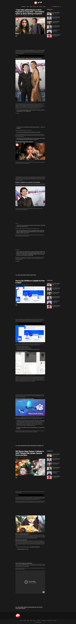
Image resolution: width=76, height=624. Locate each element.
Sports (28, 6)
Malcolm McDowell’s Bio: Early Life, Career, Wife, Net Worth (56, 26)
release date (40, 607)
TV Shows (34, 6)
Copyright (28, 620)
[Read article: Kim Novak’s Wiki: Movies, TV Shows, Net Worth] (49, 31)
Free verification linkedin (24, 445)
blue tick (19, 445)
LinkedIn (16, 376)
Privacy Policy (54, 620)
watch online (23, 608)
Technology (40, 6)
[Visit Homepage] (38, 2)
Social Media (24, 284)
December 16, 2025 (55, 18)
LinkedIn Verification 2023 (33, 445)
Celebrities (24, 15)
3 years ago (21, 15)
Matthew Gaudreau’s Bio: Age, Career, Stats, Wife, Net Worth (56, 17)
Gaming (44, 6)
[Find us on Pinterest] (57, 7)
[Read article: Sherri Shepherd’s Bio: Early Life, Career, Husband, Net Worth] (49, 36)
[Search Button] (60, 7)
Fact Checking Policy (43, 620)
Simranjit (17, 15)
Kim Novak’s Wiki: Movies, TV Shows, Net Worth (56, 30)
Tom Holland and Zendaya (29, 50)
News (26, 15)
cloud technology (22, 418)
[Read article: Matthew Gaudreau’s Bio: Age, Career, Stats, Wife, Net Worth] (49, 18)
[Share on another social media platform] (16, 36)
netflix (37, 607)
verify (42, 445)
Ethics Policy (38, 620)
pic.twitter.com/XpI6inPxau (35, 547)
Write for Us (34, 620)
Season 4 (20, 608)
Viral (26, 284)
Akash (17, 284)
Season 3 (41, 541)
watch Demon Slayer (25, 564)
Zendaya (43, 50)
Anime (37, 6)
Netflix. (28, 566)
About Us (31, 620)
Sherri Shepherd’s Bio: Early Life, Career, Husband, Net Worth (56, 35)
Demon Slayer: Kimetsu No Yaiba (32, 607)
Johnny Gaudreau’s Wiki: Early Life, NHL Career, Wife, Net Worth (56, 13)
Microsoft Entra (38, 395)
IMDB (18, 261)
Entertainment (23, 6)
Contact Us (21, 620)
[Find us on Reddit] (54, 7)
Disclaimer (24, 620)
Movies (31, 6)
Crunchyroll (21, 607)
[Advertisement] (30, 43)
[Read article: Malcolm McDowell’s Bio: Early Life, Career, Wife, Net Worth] (49, 27)
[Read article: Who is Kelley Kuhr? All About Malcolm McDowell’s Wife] (49, 22)
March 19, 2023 (25, 549)
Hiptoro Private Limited (38, 622)
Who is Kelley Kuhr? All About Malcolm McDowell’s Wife (56, 22)
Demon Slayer (25, 607)
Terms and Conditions (49, 620)
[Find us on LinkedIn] (58, 7)
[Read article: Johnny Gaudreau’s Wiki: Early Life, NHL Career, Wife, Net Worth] (49, 13)
